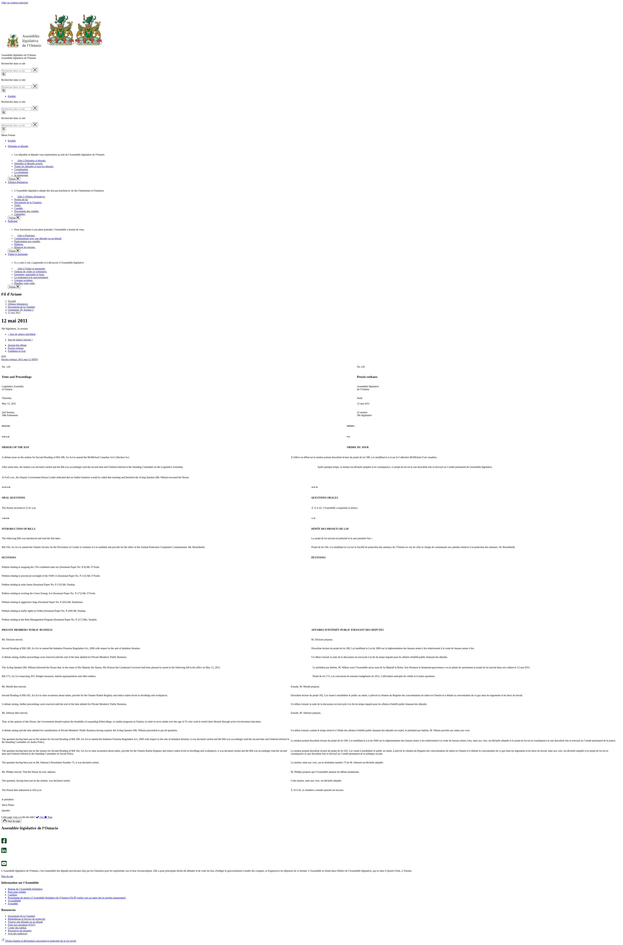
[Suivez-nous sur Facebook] (4, 842)
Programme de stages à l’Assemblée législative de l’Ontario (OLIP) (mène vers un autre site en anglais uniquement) (67, 897)
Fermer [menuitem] (12, 179)
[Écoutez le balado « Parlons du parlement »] (2, 856)
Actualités (13, 903)
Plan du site (7, 876)
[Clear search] (35, 70)
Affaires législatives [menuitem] (18, 182)
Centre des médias (17, 927)
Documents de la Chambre (21, 307)
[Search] (3, 74)
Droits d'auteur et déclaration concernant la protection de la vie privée (40, 940)
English (12, 96)
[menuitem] (31, 160)
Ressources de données (19, 930)
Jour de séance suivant (20, 339)
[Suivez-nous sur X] (3, 846)
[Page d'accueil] (51, 52)
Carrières (12, 894)
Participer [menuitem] (13, 221)
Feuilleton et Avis (17, 351)
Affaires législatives (18, 304)
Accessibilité (14, 900)
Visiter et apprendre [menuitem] (18, 254)
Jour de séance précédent (21, 334)
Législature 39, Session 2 (20, 309)
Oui (41, 817)
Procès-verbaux (16, 348)
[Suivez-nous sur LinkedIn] (3, 852)
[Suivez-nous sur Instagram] (3, 836)
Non (49, 817)
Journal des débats (17, 345)
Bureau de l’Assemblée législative (25, 889)
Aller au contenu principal (14, 2)
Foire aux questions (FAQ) (21, 924)
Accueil (12, 301)
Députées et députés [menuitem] (18, 146)
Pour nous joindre (17, 892)
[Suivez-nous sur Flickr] (3, 859)
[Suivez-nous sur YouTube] (4, 865)
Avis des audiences (17, 933)
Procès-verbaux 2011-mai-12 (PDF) (19, 359)
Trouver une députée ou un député (25, 922)
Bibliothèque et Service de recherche (26, 919)
